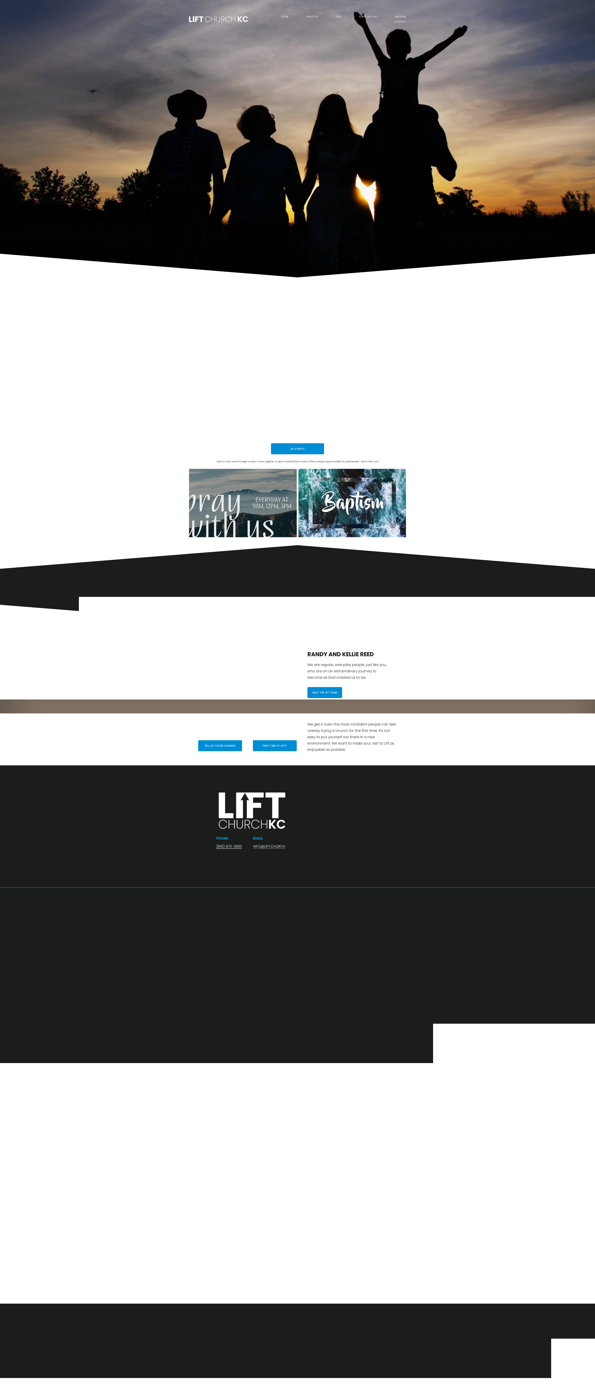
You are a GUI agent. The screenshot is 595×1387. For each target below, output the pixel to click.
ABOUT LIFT (383, 389)
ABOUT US (312, 16)
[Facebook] (375, 1090)
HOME (285, 16)
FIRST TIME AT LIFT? (275, 746)
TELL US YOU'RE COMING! (220, 746)
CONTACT (400, 21)
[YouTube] (366, 1090)
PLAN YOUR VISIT (368, 16)
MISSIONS (400, 16)
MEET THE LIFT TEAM (325, 692)
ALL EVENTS (297, 449)
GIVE (338, 16)
